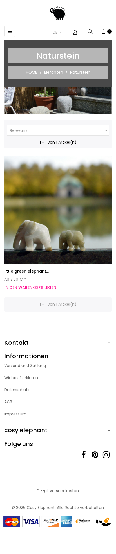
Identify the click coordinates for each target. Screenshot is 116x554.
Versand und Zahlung (25, 365)
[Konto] (78, 33)
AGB (8, 402)
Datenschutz (17, 390)
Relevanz (59, 131)
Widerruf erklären (21, 377)
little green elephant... (26, 271)
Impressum (15, 414)
